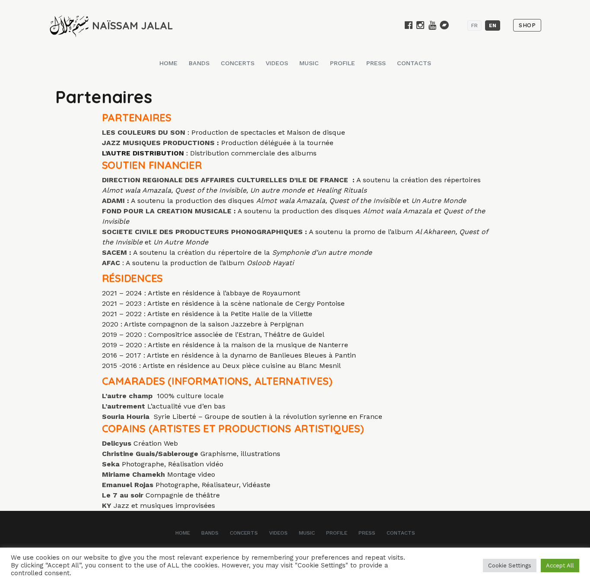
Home (168, 63)
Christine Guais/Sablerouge (150, 454)
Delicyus (116, 443)
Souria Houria (125, 416)
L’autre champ (127, 396)
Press (376, 63)
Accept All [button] (560, 565)
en (492, 25)
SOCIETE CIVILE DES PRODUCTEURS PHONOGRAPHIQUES (203, 232)
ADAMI (114, 200)
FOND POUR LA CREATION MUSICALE (168, 211)
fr (474, 25)
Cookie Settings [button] (509, 565)
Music (309, 63)
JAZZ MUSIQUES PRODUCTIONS (159, 143)
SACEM (114, 252)
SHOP (527, 25)
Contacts (414, 63)
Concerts (237, 63)
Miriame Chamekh (133, 474)
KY (106, 505)
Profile (342, 63)
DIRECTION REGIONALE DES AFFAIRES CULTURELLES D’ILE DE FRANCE (226, 180)
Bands (199, 63)
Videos (277, 63)
